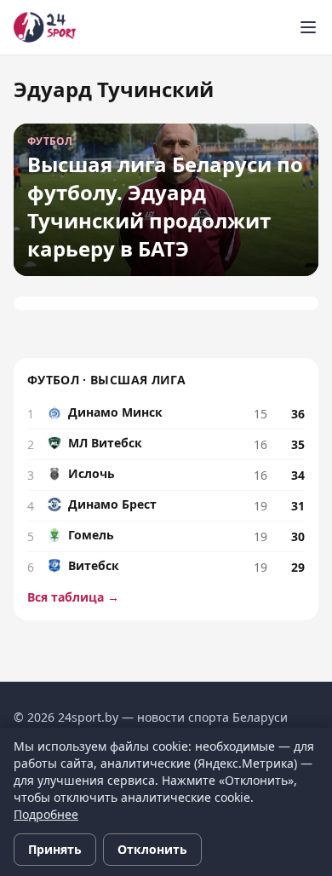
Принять (55, 849)
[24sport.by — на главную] (45, 27)
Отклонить (152, 849)
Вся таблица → (73, 597)
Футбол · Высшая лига (106, 380)
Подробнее (46, 814)
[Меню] (308, 27)
